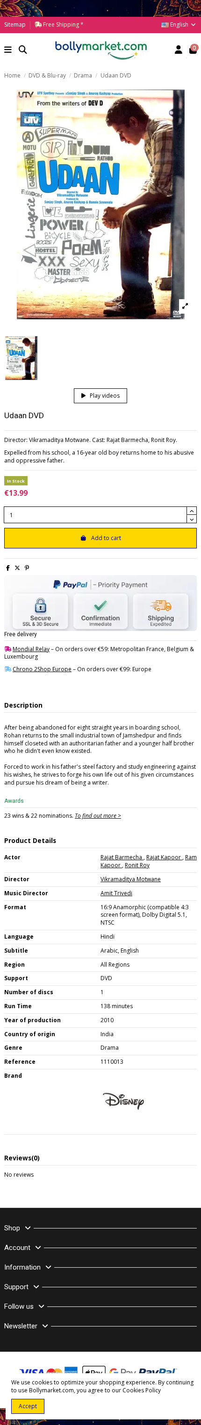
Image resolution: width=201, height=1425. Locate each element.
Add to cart (106, 538)
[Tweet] (17, 568)
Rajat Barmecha (122, 857)
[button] (8, 50)
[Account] (179, 50)
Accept (28, 1406)
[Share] (8, 568)
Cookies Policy (141, 1390)
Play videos (104, 396)
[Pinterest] (27, 568)
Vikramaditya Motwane (130, 879)
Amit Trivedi (116, 893)
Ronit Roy (137, 865)
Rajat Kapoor (164, 857)
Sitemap (15, 24)
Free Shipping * (63, 24)
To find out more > (98, 816)
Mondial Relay (31, 649)
